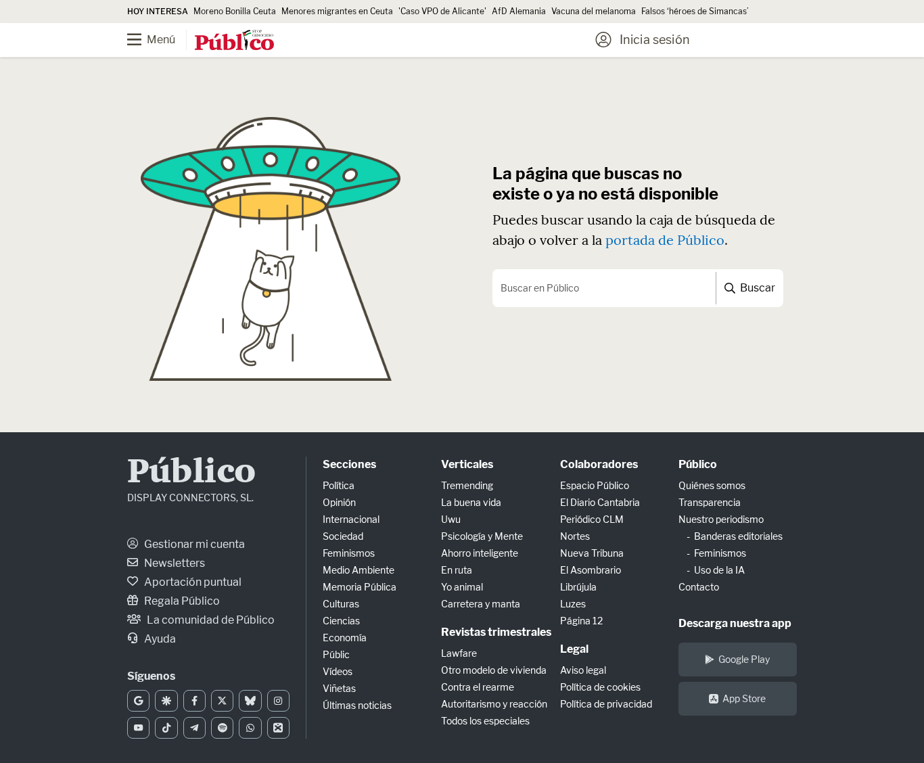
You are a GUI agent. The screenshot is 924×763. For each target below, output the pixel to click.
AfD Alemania (519, 11)
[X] (222, 701)
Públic (336, 654)
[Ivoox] (278, 728)
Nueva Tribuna (592, 553)
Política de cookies (600, 687)
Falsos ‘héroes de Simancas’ (695, 11)
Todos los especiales (485, 720)
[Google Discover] (166, 701)
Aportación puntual (191, 582)
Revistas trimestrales (496, 632)
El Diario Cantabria (600, 502)
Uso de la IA (719, 570)
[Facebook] (194, 701)
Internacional (351, 519)
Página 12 (581, 620)
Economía (345, 637)
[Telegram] (194, 728)
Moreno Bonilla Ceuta (234, 11)
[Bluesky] (250, 701)
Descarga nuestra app (734, 623)
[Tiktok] (166, 728)
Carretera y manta (480, 603)
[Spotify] (222, 728)
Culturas (341, 603)
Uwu (451, 519)
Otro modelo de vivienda (494, 670)
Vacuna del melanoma (593, 11)
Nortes (575, 536)
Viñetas (339, 688)
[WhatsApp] (250, 728)
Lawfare (459, 653)
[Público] (234, 41)
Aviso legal (583, 670)
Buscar (756, 287)
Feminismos (349, 553)
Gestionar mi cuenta (193, 544)
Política (338, 485)
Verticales (467, 464)
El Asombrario (590, 570)
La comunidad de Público (210, 620)
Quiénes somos (711, 485)
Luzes (573, 603)
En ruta (456, 570)
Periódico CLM (592, 519)
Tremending (467, 485)
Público (191, 473)
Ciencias (341, 620)
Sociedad (343, 536)
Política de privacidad (606, 704)
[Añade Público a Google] (138, 701)
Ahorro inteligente (479, 553)
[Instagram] (278, 701)
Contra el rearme (477, 687)
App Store (744, 698)
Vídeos (337, 671)
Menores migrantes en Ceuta (337, 11)
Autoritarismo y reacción (494, 704)
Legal (574, 649)
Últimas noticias (357, 705)
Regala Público (181, 601)
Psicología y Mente (482, 536)
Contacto (698, 587)
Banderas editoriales (738, 536)
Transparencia (709, 502)
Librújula (578, 587)
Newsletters (173, 563)
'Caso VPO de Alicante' (442, 11)
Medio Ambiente (358, 570)
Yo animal (462, 587)
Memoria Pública (359, 587)
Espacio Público (594, 485)
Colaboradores (599, 464)
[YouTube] (138, 728)
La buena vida (471, 502)
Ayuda (159, 638)
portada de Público (664, 239)
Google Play (744, 659)
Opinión (339, 502)
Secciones (349, 464)
